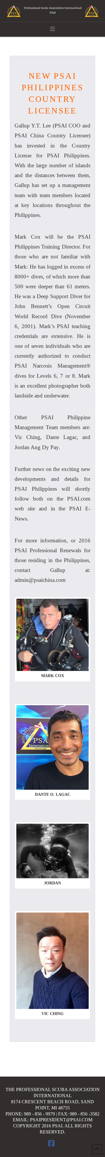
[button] (52, 29)
